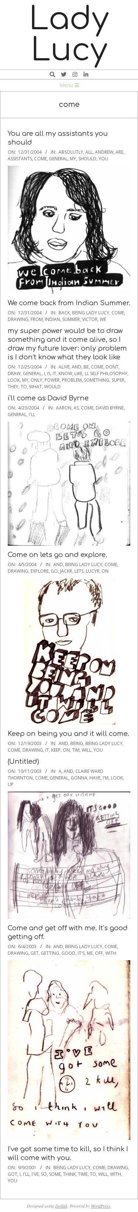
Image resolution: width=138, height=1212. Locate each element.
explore (40, 571)
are (119, 152)
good (68, 953)
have (94, 778)
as (76, 408)
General (58, 159)
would (52, 387)
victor (90, 319)
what (35, 387)
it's (81, 953)
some (55, 1174)
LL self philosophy (106, 373)
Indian (52, 319)
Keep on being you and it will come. (68, 733)
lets (79, 571)
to (24, 387)
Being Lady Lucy (90, 313)
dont (112, 367)
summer (71, 319)
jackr (66, 571)
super (118, 380)
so (44, 1174)
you (103, 159)
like (78, 373)
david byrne (110, 408)
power (52, 380)
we (103, 319)
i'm (106, 778)
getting (50, 953)
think (69, 1174)
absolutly (71, 152)
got (12, 1174)
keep (56, 750)
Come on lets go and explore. (57, 554)
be (86, 367)
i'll (32, 414)
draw (14, 373)
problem (72, 380)
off (99, 953)
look (14, 380)
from (37, 319)
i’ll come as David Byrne (48, 398)
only (36, 380)
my (73, 159)
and (76, 367)
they (13, 387)
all (89, 152)
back (64, 313)
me (90, 953)
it (54, 373)
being (76, 743)
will (86, 750)
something (96, 380)
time (83, 1174)
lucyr (92, 571)
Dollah (61, 1206)
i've (35, 1174)
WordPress (100, 1206)
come (40, 159)
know (65, 373)
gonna (79, 778)
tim (75, 750)
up (11, 784)
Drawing (18, 319)
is (48, 373)
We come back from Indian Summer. (69, 303)
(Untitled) (23, 761)
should (87, 159)
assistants (20, 159)
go (54, 571)
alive (64, 367)
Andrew (104, 152)
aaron (63, 408)
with (110, 953)
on (105, 571)
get (35, 953)
